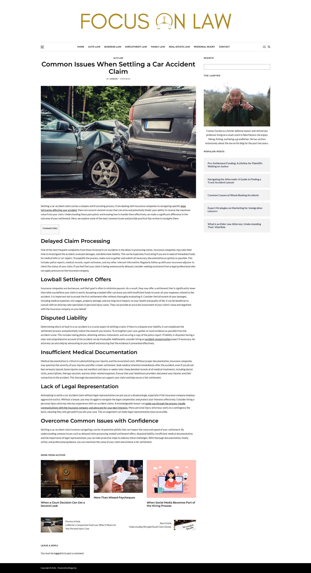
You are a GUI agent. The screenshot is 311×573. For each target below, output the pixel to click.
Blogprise (72, 568)
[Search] (269, 47)
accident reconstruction (157, 339)
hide (55, 228)
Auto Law (94, 46)
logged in (59, 553)
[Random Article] (264, 46)
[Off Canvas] (42, 47)
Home (80, 46)
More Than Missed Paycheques (114, 497)
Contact (224, 46)
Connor (114, 79)
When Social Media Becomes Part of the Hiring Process (171, 504)
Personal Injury (204, 46)
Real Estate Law (179, 46)
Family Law (158, 46)
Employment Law (136, 46)
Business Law (112, 46)
